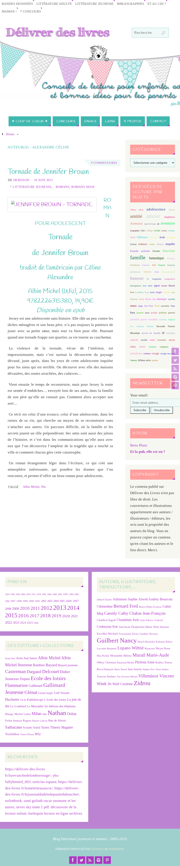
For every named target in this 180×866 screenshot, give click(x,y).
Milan (36, 713)
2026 (36, 623)
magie (159, 292)
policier (163, 312)
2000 (31, 601)
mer (173, 292)
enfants (160, 244)
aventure (168, 223)
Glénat (30, 692)
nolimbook (13, 801)
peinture (140, 312)
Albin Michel (31, 486)
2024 (23, 622)
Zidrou (142, 683)
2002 (43, 601)
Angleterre (169, 217)
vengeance (164, 347)
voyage (155, 353)
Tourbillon (12, 734)
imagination (169, 279)
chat (142, 230)
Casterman (15, 671)
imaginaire (156, 279)
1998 (19, 601)
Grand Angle (45, 693)
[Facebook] (175, 351)
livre (132, 292)
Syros (45, 727)
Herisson (21, 180)
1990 (54, 594)
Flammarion (16, 685)
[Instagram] (175, 377)
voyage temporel (167, 353)
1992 (60, 594)
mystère (171, 299)
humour (137, 278)
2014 (73, 608)
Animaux (136, 223)
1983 (49, 594)
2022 (8, 622)
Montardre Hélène (121, 655)
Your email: (139, 395)
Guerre (161, 265)
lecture (164, 285)
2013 (59, 607)
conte (157, 230)
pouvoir (171, 312)
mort (141, 299)
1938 (18, 594)
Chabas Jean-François (147, 613)
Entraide (156, 251)
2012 (46, 608)
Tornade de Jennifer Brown (48, 172)
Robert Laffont (39, 721)
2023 (16, 622)
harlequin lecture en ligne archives (55, 813)
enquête (170, 244)
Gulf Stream (61, 693)
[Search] (163, 33)
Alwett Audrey (148, 599)
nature (133, 305)
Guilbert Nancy (117, 640)
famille (138, 257)
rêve (132, 326)
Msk (44, 714)
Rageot (27, 720)
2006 (69, 601)
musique (162, 299)
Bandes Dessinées (17, 3)
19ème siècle (136, 210)
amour (153, 216)
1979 (39, 594)
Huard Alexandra (146, 642)
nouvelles (165, 306)
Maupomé (149, 648)
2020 (66, 616)
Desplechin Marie (141, 626)
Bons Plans (138, 445)
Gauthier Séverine (149, 634)
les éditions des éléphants (60, 706)
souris (152, 340)
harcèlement (135, 272)
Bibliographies (130, 3)
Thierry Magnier (61, 727)
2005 (62, 601)
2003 (49, 601)
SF (163, 333)
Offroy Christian (106, 662)
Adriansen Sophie (125, 599)
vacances (152, 347)
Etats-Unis (169, 250)
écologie (170, 237)
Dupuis (25, 679)
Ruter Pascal (121, 669)
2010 (25, 608)
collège (149, 230)
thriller (142, 347)
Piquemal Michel (125, 662)
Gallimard (35, 686)
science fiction (145, 326)
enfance (143, 244)
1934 (7, 594)
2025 (30, 622)
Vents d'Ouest (27, 734)
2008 (8, 608)
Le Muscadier (35, 706)
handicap (171, 265)
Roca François (105, 669)
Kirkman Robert (164, 642)
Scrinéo (27, 727)
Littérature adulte (54, 3)
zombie (154, 360)
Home (10, 134)
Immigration (135, 285)
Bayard (51, 665)
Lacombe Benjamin (107, 648)
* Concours (30, 11)
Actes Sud (10, 658)
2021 (74, 616)
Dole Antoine (161, 626)
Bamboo (39, 665)
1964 (23, 594)
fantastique (156, 258)
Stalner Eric (149, 669)
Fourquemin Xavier (129, 634)
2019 (56, 615)
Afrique (171, 210)
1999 (25, 601)
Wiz (43, 486)
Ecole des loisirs (48, 678)
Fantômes (135, 265)
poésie (154, 312)
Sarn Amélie (135, 669)
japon (157, 285)
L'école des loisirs (55, 699)
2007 (76, 601)
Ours (173, 306)
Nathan (57, 712)
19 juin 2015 (43, 180)
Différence (142, 237)
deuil (132, 237)
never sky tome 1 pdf (32, 807)
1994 (71, 594)
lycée (152, 292)
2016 (23, 615)
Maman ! (9, 11)
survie (172, 340)
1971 (33, 594)
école (162, 237)
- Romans (61, 187)
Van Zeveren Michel (127, 676)
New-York (148, 306)
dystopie (153, 237)
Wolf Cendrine (122, 684)
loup (146, 292)
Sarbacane (13, 727)
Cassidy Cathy (116, 613)
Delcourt (50, 671)
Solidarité (170, 333)
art (158, 224)
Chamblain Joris (128, 620)
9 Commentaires (104, 162)
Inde (144, 285)
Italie (150, 285)
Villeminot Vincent (156, 675)
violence (147, 353)
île (148, 279)
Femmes (145, 265)
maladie (167, 292)
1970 (28, 594)
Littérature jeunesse (94, 3)
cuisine (171, 230)
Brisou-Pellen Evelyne (150, 607)
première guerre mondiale (144, 319)
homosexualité (168, 272)
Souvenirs (161, 340)
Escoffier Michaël (107, 633)
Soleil (36, 727)
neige (140, 306)
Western (133, 360)
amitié (136, 216)
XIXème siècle (144, 360)
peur (147, 312)
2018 (45, 615)
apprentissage (150, 224)
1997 (13, 601)
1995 (76, 594)
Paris (132, 312)
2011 (35, 608)
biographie (134, 230)
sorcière (144, 340)
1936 (12, 594)
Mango (9, 714)
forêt (154, 265)
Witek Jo (104, 683)
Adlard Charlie (104, 599)
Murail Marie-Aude (151, 654)
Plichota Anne (145, 662)
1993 (65, 594)
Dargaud (34, 671)
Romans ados (83, 187)
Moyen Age (150, 299)
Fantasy (171, 258)
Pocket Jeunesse (13, 720)
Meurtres (134, 299)
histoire (147, 271)
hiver (157, 272)
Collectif (158, 620)
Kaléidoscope (35, 699)
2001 (37, 601)
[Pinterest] (175, 385)
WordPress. (116, 849)
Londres (139, 292)
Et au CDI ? (157, 3)
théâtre (133, 347)
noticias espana (44, 782)
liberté (172, 285)
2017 (34, 615)
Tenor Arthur (162, 669)
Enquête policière (140, 251)
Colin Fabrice (146, 620)
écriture (133, 244)
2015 (11, 615)
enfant (152, 244)
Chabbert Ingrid (106, 620)
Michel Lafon (22, 714)
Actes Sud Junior (26, 658)
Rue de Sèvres (57, 720)
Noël (157, 305)
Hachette (12, 699)
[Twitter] (175, 360)
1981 (44, 594)
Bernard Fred (125, 606)
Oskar (72, 713)
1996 (7, 601)
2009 (15, 609)
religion (171, 319)
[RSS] (175, 368)
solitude (134, 339)
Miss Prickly (103, 656)
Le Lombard (18, 706)
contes (164, 230)
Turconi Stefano (106, 676)
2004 (56, 601)
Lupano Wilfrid (130, 648)
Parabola (98, 849)
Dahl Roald (124, 627)
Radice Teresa (163, 662)
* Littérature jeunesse (31, 187)
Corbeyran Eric (107, 626)
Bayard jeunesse (68, 665)
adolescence (156, 209)
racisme (163, 319)
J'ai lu (23, 699)
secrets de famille (151, 333)
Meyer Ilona (163, 648)
